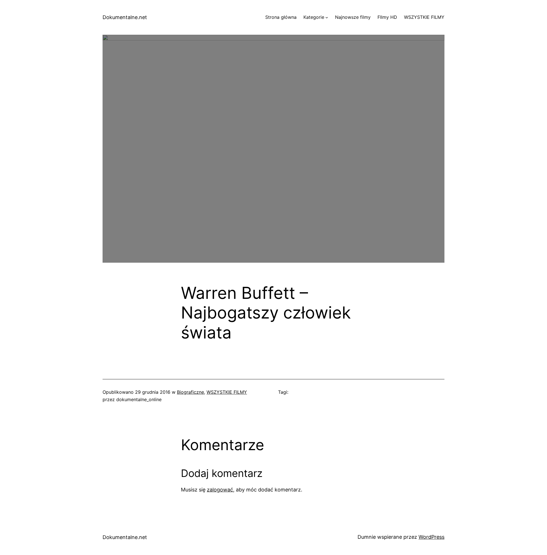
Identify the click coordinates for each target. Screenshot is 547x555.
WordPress (431, 537)
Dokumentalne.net (125, 17)
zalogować (220, 490)
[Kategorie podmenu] (326, 17)
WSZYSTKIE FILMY (227, 392)
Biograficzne (190, 392)
